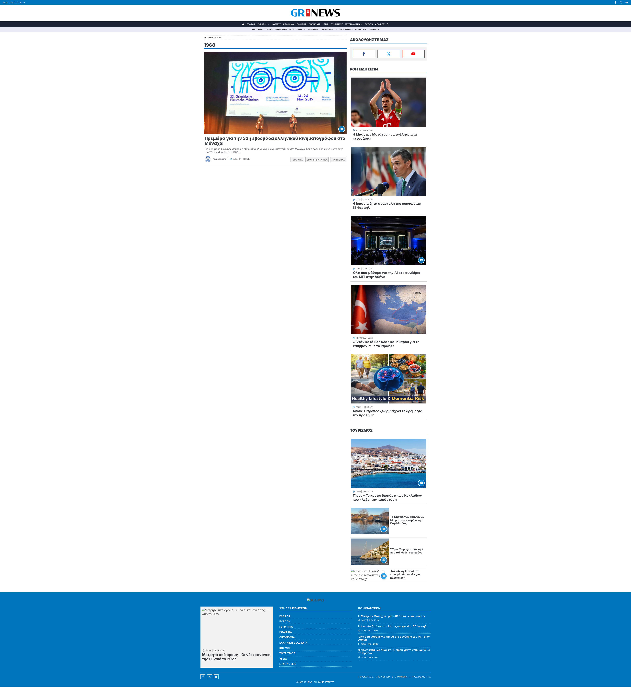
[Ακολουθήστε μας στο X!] (621, 2)
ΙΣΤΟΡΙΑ (269, 29)
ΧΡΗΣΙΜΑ (374, 29)
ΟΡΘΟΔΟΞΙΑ (281, 29)
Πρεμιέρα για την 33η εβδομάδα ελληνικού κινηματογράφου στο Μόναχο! (275, 141)
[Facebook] (364, 54)
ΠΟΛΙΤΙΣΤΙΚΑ (327, 29)
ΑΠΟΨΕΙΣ (380, 24)
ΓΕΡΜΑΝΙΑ (297, 159)
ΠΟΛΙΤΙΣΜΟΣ (295, 29)
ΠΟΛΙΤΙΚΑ (301, 24)
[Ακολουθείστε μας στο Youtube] (216, 676)
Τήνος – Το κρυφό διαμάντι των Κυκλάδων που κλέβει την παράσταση (387, 498)
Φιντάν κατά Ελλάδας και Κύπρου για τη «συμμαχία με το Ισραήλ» (386, 344)
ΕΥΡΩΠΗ (261, 24)
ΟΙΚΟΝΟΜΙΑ (314, 24)
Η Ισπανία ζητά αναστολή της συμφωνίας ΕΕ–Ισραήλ (392, 626)
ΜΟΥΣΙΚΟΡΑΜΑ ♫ (353, 24)
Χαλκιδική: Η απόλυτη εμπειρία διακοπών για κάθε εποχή (405, 574)
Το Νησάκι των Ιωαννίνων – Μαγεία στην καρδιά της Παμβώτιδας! (408, 520)
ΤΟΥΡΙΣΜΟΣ (337, 24)
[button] (388, 24)
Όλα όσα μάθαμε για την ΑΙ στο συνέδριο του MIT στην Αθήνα (394, 638)
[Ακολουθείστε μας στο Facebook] (202, 676)
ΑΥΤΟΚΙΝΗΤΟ (345, 29)
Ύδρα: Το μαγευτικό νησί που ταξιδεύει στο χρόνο (406, 551)
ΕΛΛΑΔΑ (251, 24)
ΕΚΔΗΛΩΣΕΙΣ (287, 664)
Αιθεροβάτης (219, 159)
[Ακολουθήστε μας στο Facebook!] (615, 2)
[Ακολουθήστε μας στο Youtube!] (627, 2)
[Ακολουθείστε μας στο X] (209, 676)
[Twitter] (388, 54)
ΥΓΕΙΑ (325, 24)
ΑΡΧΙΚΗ (243, 24)
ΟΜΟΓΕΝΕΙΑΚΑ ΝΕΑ (317, 159)
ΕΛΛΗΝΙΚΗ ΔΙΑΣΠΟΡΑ (293, 642)
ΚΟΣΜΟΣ (276, 24)
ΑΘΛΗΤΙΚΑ (313, 29)
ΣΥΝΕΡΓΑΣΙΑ (361, 29)
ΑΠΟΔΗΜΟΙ (288, 24)
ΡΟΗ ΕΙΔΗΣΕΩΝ (364, 69)
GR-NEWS (308, 682)
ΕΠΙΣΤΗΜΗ (257, 29)
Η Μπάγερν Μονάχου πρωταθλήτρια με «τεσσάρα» (391, 616)
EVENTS (369, 24)
